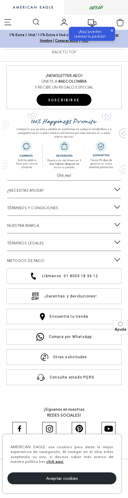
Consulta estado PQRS (72, 377)
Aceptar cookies (62, 478)
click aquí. (55, 461)
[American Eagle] (32, 8)
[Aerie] (96, 7)
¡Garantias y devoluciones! (71, 296)
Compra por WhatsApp (70, 337)
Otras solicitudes (70, 357)
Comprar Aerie (66, 40)
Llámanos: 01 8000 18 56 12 (70, 276)
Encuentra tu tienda (69, 316)
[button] (120, 327)
